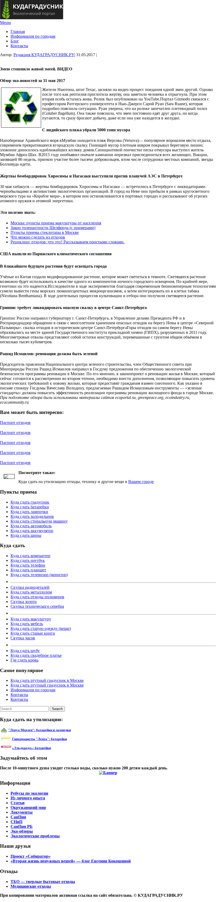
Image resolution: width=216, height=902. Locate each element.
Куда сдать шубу (25, 650)
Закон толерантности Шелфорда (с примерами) (53, 227)
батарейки (51, 739)
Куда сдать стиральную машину (39, 521)
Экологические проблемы (35, 836)
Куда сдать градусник (30, 502)
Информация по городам (33, 36)
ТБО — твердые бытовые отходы (43, 881)
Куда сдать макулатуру (31, 619)
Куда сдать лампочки (29, 511)
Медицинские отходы (31, 886)
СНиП (16, 821)
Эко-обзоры (22, 831)
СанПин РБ (22, 826)
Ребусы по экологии (29, 793)
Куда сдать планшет (28, 570)
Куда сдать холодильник (32, 516)
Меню (5, 22)
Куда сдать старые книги (33, 633)
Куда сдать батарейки (30, 507)
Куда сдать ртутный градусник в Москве (47, 680)
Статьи (17, 802)
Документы (22, 812)
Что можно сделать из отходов (38, 237)
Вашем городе (141, 481)
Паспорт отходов (15, 422)
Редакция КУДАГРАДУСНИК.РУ (43, 54)
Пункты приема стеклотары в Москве (45, 232)
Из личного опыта (28, 798)
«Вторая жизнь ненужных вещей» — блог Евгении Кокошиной (71, 861)
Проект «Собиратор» (31, 856)
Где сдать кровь (24, 660)
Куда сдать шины (26, 535)
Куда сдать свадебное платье (36, 655)
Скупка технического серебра (37, 606)
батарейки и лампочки (39, 730)
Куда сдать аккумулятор (32, 530)
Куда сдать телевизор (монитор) (39, 574)
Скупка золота (24, 601)
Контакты (19, 46)
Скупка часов (23, 638)
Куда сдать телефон (28, 565)
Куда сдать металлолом (31, 592)
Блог (15, 41)
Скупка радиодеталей (30, 587)
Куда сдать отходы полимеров (37, 597)
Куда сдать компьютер (30, 555)
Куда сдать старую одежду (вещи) (41, 628)
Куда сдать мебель (27, 623)
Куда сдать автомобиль (31, 526)
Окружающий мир (28, 807)
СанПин (18, 817)
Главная (18, 31)
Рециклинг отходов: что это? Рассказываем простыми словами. (68, 242)
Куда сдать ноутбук (28, 560)
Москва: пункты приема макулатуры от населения (56, 223)
